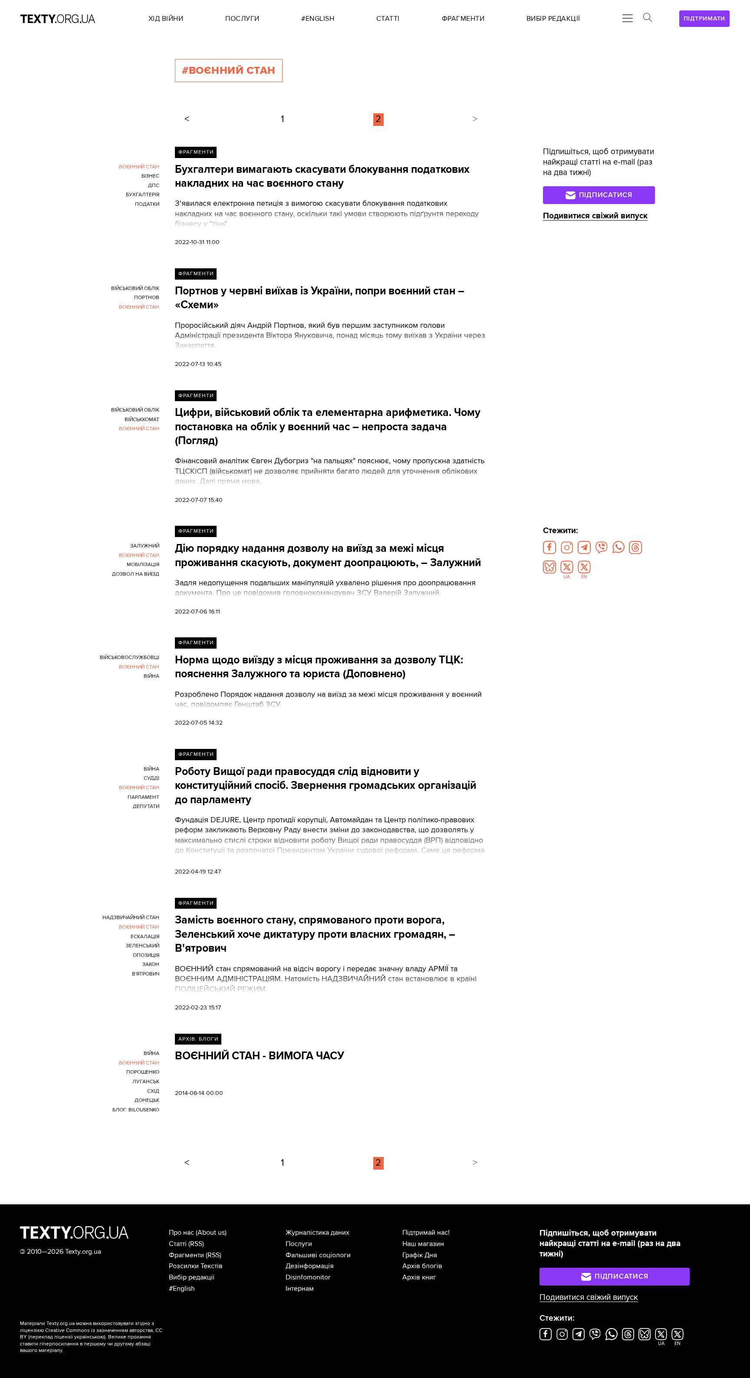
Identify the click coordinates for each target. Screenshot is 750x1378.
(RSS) (196, 1244)
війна (151, 676)
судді (151, 778)
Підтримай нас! (426, 1232)
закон (150, 964)
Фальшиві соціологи (318, 1255)
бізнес (150, 176)
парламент (143, 797)
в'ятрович (145, 974)
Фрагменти (196, 152)
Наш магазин (423, 1244)
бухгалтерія (142, 194)
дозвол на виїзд (135, 574)
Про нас (181, 1232)
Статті (178, 1244)
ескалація (145, 936)
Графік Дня (419, 1255)
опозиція (146, 955)
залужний (144, 546)
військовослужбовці (129, 657)
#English (182, 1288)
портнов (146, 297)
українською (89, 1337)
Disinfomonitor (308, 1277)
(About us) (211, 1232)
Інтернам (300, 1288)
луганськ (145, 1081)
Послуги (299, 1244)
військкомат (142, 419)
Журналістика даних (317, 1232)
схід (153, 1091)
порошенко (142, 1072)
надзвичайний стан (130, 917)
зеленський (142, 946)
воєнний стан (139, 167)
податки (147, 204)
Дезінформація (310, 1266)
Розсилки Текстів (196, 1266)
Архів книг (419, 1277)
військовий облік (135, 288)
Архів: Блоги (198, 1039)
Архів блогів (422, 1266)
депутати (146, 806)
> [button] (475, 119)
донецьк (147, 1100)
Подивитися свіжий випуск (595, 216)
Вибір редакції (191, 1277)
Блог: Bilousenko (135, 1110)
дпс (153, 185)
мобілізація (143, 564)
